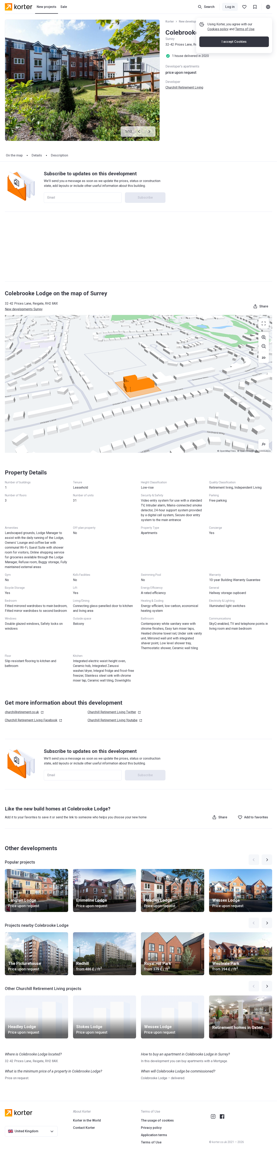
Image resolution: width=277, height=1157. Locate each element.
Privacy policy (151, 1128)
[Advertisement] (138, 246)
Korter (169, 21)
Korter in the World (87, 1120)
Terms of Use (244, 29)
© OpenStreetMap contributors (254, 451)
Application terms (154, 1135)
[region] (138, 384)
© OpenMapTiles (226, 451)
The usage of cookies (157, 1120)
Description (59, 155)
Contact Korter (84, 1128)
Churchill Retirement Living (184, 87)
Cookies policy (218, 29)
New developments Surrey (24, 309)
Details (37, 155)
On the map (14, 155)
